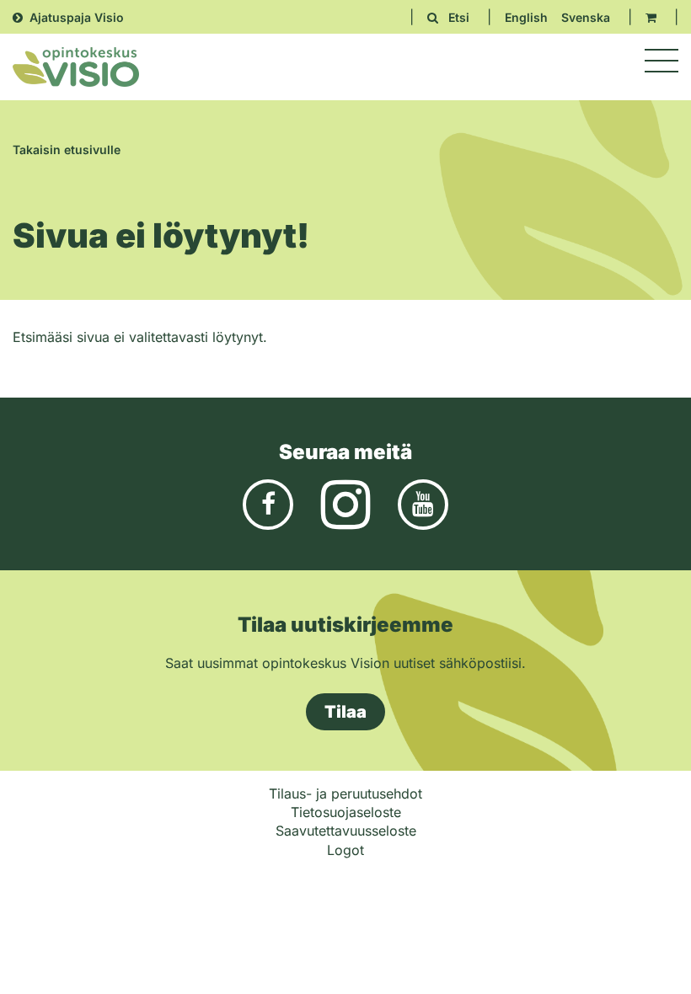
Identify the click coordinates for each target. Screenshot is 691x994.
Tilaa (345, 712)
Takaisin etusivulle (67, 149)
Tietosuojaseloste (346, 812)
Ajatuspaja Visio (76, 17)
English (526, 17)
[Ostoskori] (650, 17)
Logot (345, 850)
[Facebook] (268, 502)
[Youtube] (423, 502)
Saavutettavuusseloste (346, 830)
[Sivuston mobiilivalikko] (661, 60)
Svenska (585, 17)
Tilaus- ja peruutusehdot (345, 793)
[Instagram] (345, 502)
